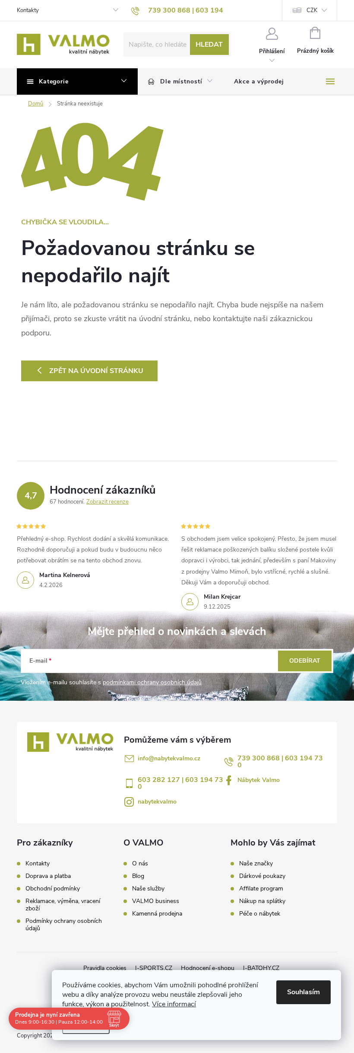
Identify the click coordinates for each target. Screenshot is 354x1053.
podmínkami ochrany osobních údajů (152, 682)
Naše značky (256, 863)
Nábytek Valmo (258, 780)
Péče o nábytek (259, 913)
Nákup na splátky (262, 901)
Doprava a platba (48, 876)
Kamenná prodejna (157, 913)
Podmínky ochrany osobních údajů (63, 924)
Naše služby (148, 888)
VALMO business (155, 901)
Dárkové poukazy (262, 876)
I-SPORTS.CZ (153, 968)
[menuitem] (181, 81)
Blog (138, 876)
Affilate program (261, 888)
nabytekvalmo (157, 802)
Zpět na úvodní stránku (96, 371)
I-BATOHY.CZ (261, 968)
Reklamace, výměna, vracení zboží (62, 905)
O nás (140, 863)
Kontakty (28, 10)
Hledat (209, 44)
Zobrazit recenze (107, 502)
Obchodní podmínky (52, 888)
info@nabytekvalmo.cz (169, 758)
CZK (312, 10)
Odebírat (304, 661)
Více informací (174, 1004)
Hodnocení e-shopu (207, 968)
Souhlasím (303, 992)
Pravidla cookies (104, 968)
